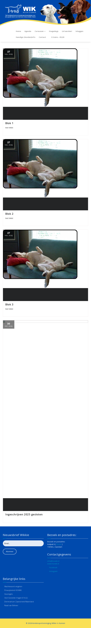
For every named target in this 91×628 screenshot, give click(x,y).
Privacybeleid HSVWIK (13, 590)
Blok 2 (9, 213)
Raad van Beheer (11, 605)
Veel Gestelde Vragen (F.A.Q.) (16, 598)
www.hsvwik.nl (53, 564)
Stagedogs (53, 31)
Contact (42, 37)
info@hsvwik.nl (53, 561)
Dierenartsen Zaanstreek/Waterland (19, 601)
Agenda (28, 31)
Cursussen (39, 31)
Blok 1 (9, 123)
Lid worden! (67, 31)
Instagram (53, 571)
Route (58, 544)
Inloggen (79, 31)
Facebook (53, 567)
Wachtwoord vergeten (13, 586)
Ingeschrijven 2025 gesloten (24, 514)
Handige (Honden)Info (25, 37)
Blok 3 (9, 304)
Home (18, 31)
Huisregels (8, 594)
